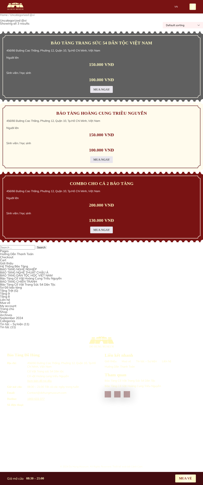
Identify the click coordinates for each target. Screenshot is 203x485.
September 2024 (11, 318)
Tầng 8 (5, 296)
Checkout (6, 257)
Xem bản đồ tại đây (39, 381)
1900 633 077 (36, 399)
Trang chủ (7, 309)
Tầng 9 (5, 293)
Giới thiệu (6, 263)
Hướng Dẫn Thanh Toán (17, 254)
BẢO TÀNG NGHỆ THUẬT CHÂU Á (24, 272)
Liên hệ (5, 300)
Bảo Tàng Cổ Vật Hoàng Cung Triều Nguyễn (31, 278)
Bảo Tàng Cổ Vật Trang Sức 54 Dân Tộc (28, 284)
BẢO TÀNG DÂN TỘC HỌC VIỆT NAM (26, 275)
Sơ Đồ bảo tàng (11, 287)
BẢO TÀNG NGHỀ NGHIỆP (18, 269)
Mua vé (5, 303)
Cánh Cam (137, 466)
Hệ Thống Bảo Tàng (14, 266)
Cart (3, 260)
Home (4, 15)
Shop (3, 312)
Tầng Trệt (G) (9, 291)
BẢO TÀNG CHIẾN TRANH (18, 281)
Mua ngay (101, 89)
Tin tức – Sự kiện (11, 324)
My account (8, 306)
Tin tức (5, 327)
